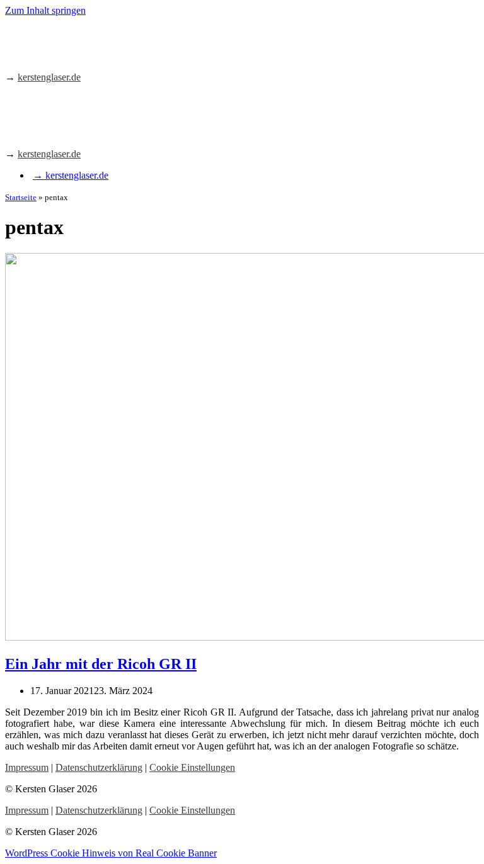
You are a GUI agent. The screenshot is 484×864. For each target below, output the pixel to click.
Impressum (27, 767)
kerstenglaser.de (49, 77)
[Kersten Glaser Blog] (61, 55)
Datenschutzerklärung (98, 767)
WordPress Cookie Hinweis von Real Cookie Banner (111, 853)
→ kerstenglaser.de (70, 175)
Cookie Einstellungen (192, 767)
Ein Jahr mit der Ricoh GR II (101, 664)
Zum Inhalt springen (45, 10)
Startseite (21, 197)
